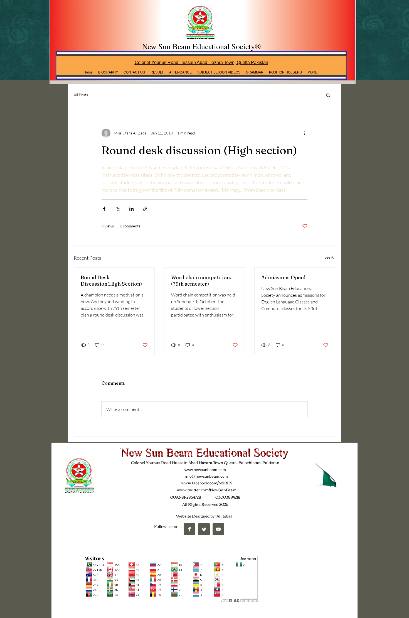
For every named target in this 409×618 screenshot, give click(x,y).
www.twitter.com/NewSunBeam (206, 489)
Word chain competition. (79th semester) (201, 280)
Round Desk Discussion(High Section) (111, 280)
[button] (157, 72)
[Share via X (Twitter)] (117, 208)
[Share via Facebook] (104, 208)
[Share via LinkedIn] (131, 208)
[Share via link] (145, 208)
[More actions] (304, 133)
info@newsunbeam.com (206, 476)
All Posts (81, 94)
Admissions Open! (283, 277)
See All (329, 257)
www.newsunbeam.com (205, 469)
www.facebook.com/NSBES (206, 482)
